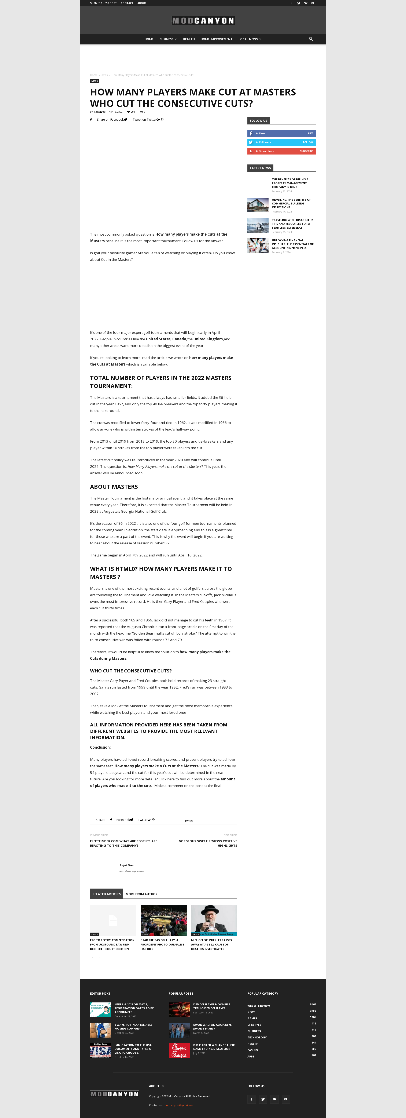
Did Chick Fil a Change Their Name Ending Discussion (214, 1047)
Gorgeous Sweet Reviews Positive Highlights (208, 843)
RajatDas (100, 111)
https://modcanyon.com (131, 871)
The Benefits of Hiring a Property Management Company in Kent (290, 183)
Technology (257, 1037)
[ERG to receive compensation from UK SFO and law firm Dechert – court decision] (113, 920)
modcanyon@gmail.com (179, 1105)
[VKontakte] (306, 3)
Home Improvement (217, 39)
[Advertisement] (203, 59)
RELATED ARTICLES (107, 894)
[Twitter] (299, 3)
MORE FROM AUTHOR (141, 894)
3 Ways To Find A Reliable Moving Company (133, 1026)
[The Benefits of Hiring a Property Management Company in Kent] (258, 188)
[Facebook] (292, 3)
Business (166, 39)
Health (189, 39)
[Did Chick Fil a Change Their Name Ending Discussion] (179, 1050)
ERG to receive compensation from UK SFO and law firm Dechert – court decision (112, 944)
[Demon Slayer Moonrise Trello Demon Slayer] (179, 1009)
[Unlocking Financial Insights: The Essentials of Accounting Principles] (258, 245)
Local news (248, 39)
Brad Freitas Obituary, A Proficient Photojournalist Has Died (163, 944)
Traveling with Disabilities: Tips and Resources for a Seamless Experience (293, 223)
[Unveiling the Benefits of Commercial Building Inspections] (258, 205)
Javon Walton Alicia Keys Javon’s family (212, 1026)
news (105, 75)
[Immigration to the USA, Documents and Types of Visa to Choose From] (100, 1050)
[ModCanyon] (203, 20)
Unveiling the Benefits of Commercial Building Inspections (291, 203)
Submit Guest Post (103, 3)
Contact (127, 3)
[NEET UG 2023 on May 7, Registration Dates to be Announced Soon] (100, 1009)
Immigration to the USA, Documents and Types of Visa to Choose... (134, 1049)
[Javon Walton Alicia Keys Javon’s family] (179, 1030)
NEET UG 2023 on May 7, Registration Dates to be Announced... (134, 1008)
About (142, 3)
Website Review (258, 1006)
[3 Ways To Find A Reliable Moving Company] (100, 1030)
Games (252, 1018)
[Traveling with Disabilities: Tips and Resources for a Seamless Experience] (258, 225)
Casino (252, 1050)
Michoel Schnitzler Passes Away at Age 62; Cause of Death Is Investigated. (211, 944)
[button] (311, 39)
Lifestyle (254, 1025)
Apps (250, 1056)
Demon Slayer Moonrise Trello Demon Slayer (211, 1006)
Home (149, 39)
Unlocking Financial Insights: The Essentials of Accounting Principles (293, 244)
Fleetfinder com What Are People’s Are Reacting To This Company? (123, 843)
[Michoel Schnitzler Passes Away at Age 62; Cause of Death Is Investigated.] (214, 920)
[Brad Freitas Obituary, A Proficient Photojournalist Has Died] (164, 920)
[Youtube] (313, 3)
